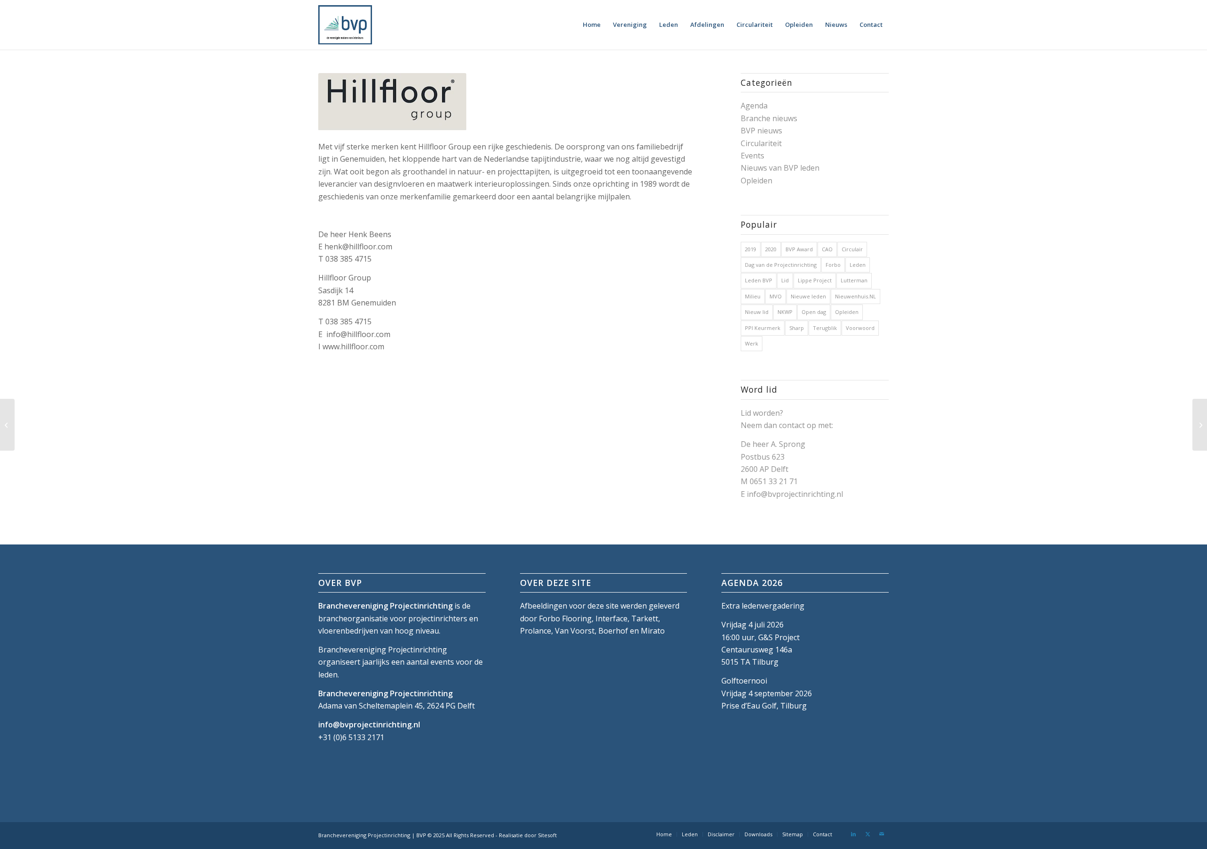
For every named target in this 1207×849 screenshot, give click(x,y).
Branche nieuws (769, 118)
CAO (827, 249)
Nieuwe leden (808, 296)
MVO (775, 296)
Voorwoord (860, 327)
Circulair (852, 249)
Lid (785, 280)
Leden (858, 264)
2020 (771, 249)
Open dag (814, 311)
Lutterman (854, 280)
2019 (750, 249)
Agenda (754, 105)
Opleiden (756, 180)
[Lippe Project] (7, 425)
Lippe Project (815, 280)
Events (752, 155)
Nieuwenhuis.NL (855, 296)
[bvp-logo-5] (345, 24)
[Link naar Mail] (882, 834)
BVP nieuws (761, 130)
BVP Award (799, 249)
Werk (751, 343)
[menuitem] (592, 24)
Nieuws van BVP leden (780, 168)
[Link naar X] (867, 834)
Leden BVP (758, 280)
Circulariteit (761, 143)
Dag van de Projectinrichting (781, 264)
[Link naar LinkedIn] (853, 834)
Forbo (833, 264)
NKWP (785, 311)
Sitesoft (547, 835)
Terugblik (825, 327)
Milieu (753, 296)
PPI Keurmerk (762, 327)
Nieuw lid (757, 311)
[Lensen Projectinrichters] (1199, 425)
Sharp (796, 327)
